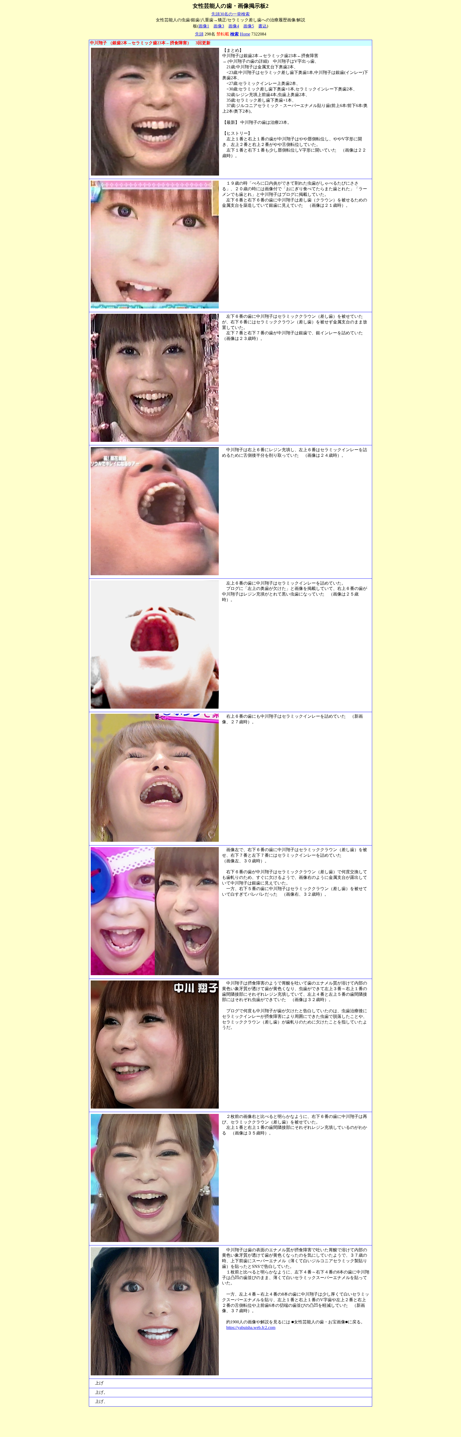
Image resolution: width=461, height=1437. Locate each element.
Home (245, 34)
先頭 (199, 34)
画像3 (218, 26)
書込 (262, 26)
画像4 (233, 26)
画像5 (248, 26)
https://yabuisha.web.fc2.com (250, 1327)
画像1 (203, 26)
